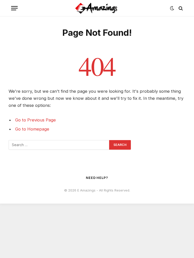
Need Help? (97, 178)
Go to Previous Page (35, 119)
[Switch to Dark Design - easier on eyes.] (172, 8)
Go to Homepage (32, 129)
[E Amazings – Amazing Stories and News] (97, 8)
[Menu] (14, 8)
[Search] (180, 8)
